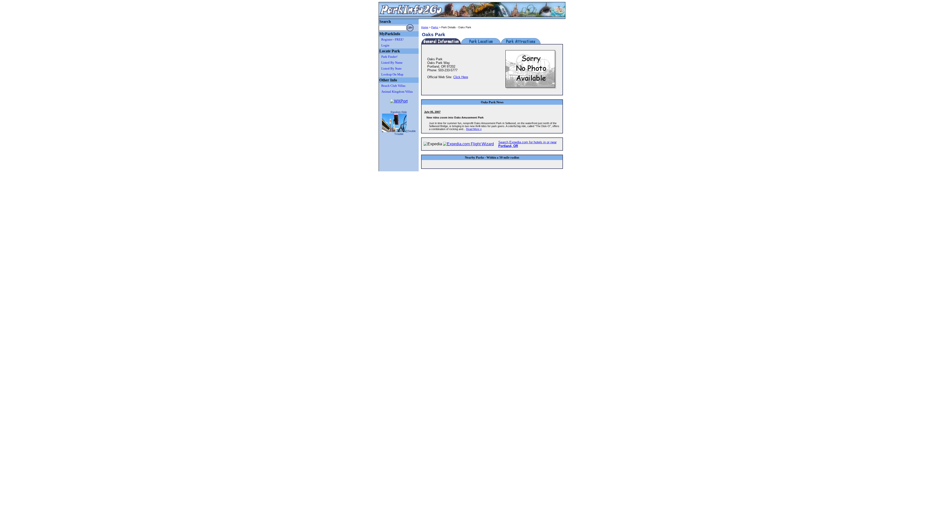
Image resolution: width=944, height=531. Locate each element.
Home (424, 27)
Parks (434, 27)
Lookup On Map (392, 74)
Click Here (460, 77)
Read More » (474, 129)
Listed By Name (392, 62)
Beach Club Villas (393, 86)
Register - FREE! (392, 39)
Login (385, 45)
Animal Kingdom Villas (397, 91)
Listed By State (391, 68)
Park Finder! (389, 57)
